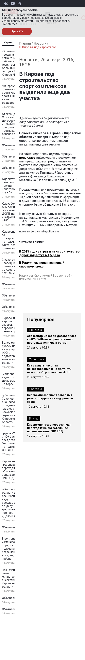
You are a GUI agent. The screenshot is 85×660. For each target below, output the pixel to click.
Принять (17, 31)
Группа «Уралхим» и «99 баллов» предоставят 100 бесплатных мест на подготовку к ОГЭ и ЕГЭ (14, 442)
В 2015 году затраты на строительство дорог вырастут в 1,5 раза (49, 253)
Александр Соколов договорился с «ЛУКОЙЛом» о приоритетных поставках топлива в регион (14, 124)
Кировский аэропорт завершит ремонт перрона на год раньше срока (14, 324)
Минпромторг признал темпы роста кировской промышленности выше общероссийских (14, 94)
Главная (25, 43)
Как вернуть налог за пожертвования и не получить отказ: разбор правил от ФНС (14, 240)
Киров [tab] (8, 42)
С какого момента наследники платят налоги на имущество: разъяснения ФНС (14, 266)
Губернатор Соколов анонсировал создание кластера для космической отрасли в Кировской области (11, 409)
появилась (27, 157)
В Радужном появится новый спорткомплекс (41, 264)
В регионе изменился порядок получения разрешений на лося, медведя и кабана (13, 548)
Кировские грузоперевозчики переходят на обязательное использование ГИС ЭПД (14, 470)
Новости (40, 43)
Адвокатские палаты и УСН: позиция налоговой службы (11, 185)
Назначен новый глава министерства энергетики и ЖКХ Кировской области (14, 578)
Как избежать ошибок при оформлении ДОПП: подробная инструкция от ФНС (14, 212)
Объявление (10, 145)
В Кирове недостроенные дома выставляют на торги (14, 379)
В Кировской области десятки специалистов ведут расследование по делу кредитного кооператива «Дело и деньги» (13, 503)
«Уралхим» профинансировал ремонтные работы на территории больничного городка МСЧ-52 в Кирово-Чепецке (14, 63)
